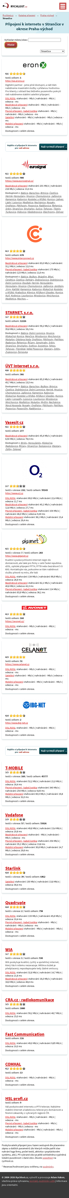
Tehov (52, 345)
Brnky (24, 442)
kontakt (34, 1181)
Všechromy (49, 211)
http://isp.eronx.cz (14, 80)
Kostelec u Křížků (37, 199)
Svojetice (43, 345)
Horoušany (19, 196)
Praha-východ (47, 15)
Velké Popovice (34, 348)
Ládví (8, 202)
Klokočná (47, 289)
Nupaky (51, 202)
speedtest (47, 1157)
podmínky (48, 1166)
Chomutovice (42, 196)
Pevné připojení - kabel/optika (21, 111)
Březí (50, 276)
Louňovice (27, 295)
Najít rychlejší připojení (52, 147)
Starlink (13, 868)
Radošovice (11, 446)
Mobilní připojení (14, 123)
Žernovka (23, 352)
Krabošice (20, 292)
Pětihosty (21, 205)
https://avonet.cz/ (14, 621)
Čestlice (53, 193)
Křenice (31, 292)
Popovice (33, 205)
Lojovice (16, 202)
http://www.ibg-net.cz (16, 722)
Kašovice (22, 199)
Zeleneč (17, 449)
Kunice (50, 199)
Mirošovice (39, 295)
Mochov (21, 298)
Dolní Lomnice (13, 283)
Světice (32, 345)
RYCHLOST (19, 6)
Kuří (7, 295)
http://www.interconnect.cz (19, 258)
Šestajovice (44, 446)
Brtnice (44, 193)
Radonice (10, 342)
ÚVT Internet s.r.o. (22, 365)
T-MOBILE (14, 767)
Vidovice (21, 211)
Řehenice (57, 205)
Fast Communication (24, 1034)
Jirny (8, 289)
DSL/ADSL (10, 98)
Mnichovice (52, 295)
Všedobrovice (34, 211)
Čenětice (10, 279)
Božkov (33, 276)
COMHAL (13, 1064)
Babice (24, 193)
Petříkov (58, 339)
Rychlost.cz (8, 15)
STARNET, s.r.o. (19, 312)
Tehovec (47, 208)
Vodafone (14, 814)
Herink (8, 196)
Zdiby (57, 348)
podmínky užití (47, 1181)
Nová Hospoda (13, 405)
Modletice (27, 202)
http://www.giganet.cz (16, 555)
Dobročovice (42, 279)
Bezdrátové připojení (16, 104)
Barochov (34, 193)
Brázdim (42, 276)
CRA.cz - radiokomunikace (29, 999)
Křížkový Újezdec (45, 292)
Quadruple (15, 902)
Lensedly (17, 399)
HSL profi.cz (16, 1098)
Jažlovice (56, 196)
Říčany (31, 342)
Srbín (8, 208)
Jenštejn (58, 286)
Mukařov (10, 339)
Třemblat (20, 348)
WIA (9, 949)
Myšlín (44, 402)
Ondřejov (10, 205)
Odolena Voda (23, 339)
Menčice (29, 336)
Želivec (60, 211)
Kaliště (15, 289)
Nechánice (39, 202)
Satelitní (9, 117)
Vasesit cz (14, 422)
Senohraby (41, 342)
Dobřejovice (56, 279)
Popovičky (22, 408)
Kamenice (10, 199)
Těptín (56, 208)
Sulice (38, 208)
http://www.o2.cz (14, 493)
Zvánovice (10, 352)
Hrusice (30, 196)
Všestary (48, 348)
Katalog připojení (27, 15)
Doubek (26, 283)
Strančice (17, 208)
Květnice (15, 295)
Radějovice (45, 205)
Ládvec (59, 199)
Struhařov (29, 208)
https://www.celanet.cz (17, 664)
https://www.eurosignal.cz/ (19, 180)
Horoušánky (46, 283)
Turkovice (10, 211)
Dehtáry (29, 279)
